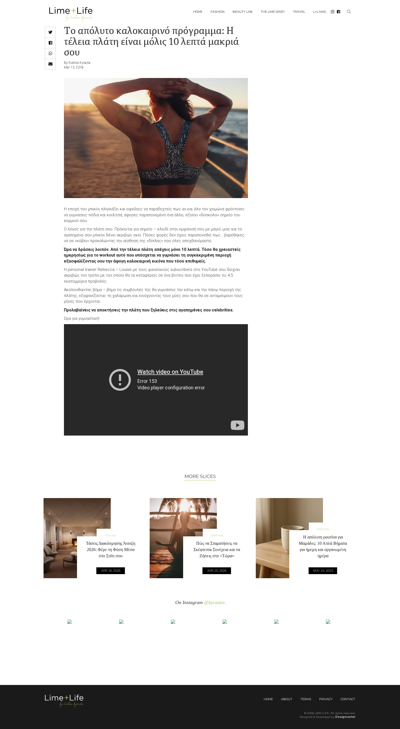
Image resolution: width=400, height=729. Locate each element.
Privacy (326, 699)
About (286, 699)
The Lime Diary (273, 12)
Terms (305, 699)
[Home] (73, 13)
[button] (50, 32)
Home (197, 12)
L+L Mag (319, 12)
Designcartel (345, 717)
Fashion (217, 12)
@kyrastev (214, 602)
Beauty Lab (243, 12)
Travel (299, 12)
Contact (348, 699)
